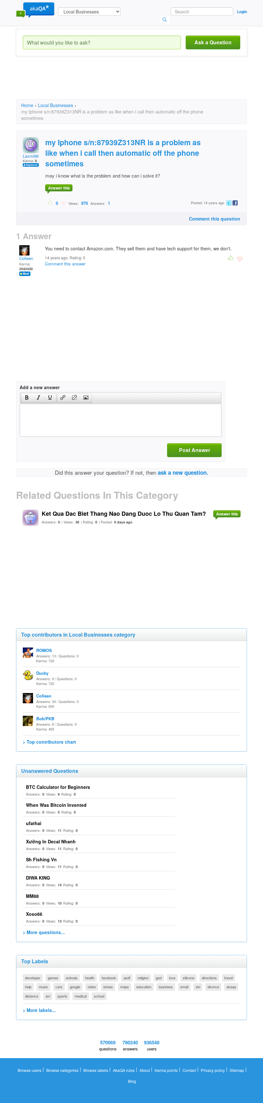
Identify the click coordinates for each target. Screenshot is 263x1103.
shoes (108, 986)
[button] (27, 398)
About (145, 1070)
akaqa (231, 986)
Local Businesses (55, 105)
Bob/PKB (45, 718)
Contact (189, 1070)
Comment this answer (65, 264)
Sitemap (237, 1070)
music (43, 986)
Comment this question (214, 218)
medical (81, 996)
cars (59, 986)
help (28, 986)
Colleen (26, 258)
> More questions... (44, 932)
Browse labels (95, 1070)
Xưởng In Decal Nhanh (51, 841)
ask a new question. (183, 472)
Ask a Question (213, 42)
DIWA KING (38, 877)
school (99, 996)
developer (32, 977)
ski (198, 986)
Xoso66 (34, 914)
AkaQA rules (124, 1070)
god (159, 977)
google (75, 986)
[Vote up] (50, 202)
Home (27, 105)
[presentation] (27, 398)
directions (209, 977)
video (92, 986)
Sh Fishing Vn (41, 859)
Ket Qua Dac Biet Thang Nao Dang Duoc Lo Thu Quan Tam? (124, 513)
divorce (213, 986)
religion (143, 977)
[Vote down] (63, 202)
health (89, 977)
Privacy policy (213, 1070)
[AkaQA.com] (35, 10)
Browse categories (62, 1070)
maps (124, 986)
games (53, 977)
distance (31, 996)
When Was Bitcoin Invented (56, 805)
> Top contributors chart (49, 742)
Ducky (42, 673)
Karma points (166, 1070)
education (143, 986)
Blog (132, 1081)
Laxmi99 (30, 156)
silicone (188, 977)
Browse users (29, 1070)
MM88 (32, 896)
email (184, 986)
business (166, 986)
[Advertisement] (133, 83)
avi (48, 996)
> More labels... (39, 1010)
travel (228, 977)
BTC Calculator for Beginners (58, 787)
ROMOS (44, 650)
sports (62, 996)
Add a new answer (40, 387)
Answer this (59, 188)
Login (242, 11)
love (172, 977)
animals (72, 977)
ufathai (33, 823)
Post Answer (194, 450)
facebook (109, 977)
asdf (126, 977)
